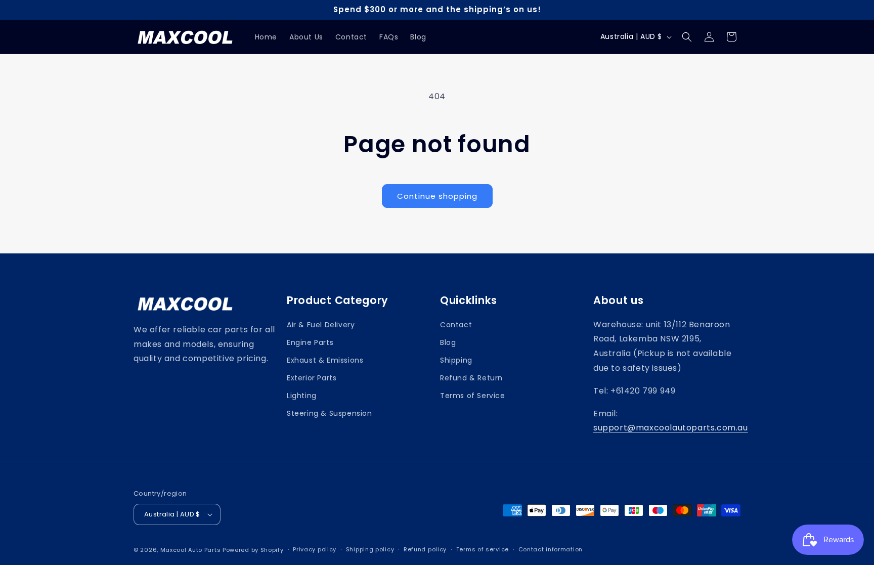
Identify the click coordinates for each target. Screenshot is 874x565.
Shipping (456, 360)
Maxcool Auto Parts (190, 550)
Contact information (550, 549)
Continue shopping (437, 196)
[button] (687, 37)
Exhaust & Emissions (325, 360)
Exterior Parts (311, 378)
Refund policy (425, 549)
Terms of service (482, 549)
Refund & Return (471, 378)
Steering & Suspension (329, 413)
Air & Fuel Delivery (321, 325)
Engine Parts (310, 342)
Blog (448, 342)
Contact (456, 325)
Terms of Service (472, 395)
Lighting (302, 395)
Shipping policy (370, 549)
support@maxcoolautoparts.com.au (670, 427)
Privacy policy (314, 549)
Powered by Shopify (253, 550)
